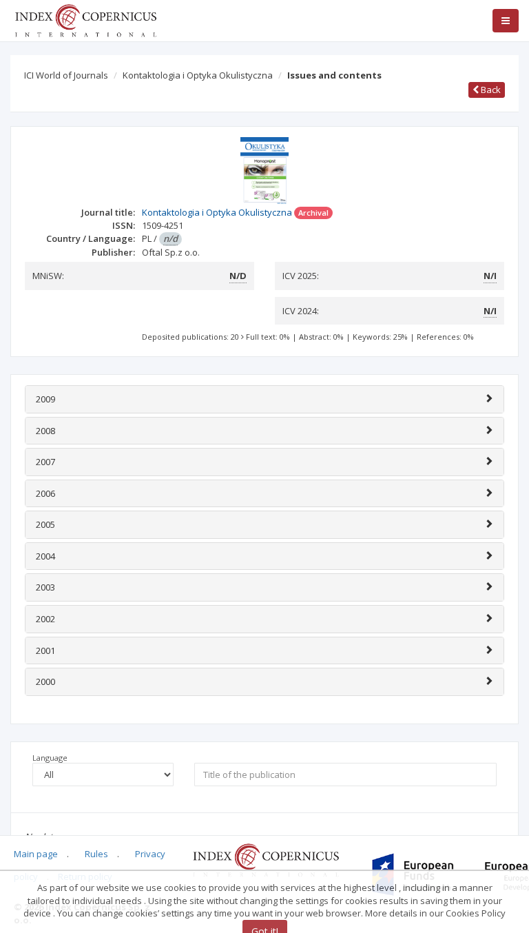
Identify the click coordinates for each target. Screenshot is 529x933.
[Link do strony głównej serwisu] (85, 19)
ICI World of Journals (66, 75)
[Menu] (505, 20)
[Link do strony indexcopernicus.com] (265, 859)
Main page (36, 854)
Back (490, 89)
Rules (96, 854)
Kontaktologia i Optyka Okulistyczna (198, 75)
